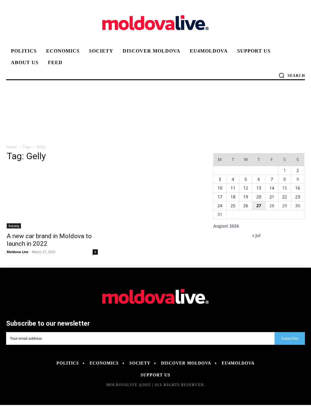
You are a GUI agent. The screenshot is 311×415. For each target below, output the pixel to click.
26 (245, 205)
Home (12, 146)
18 (233, 197)
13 (258, 188)
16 (297, 188)
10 (219, 188)
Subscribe (289, 338)
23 (297, 197)
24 (219, 205)
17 (219, 197)
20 (258, 197)
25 (233, 205)
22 (284, 197)
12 (245, 188)
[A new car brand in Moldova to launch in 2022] (52, 198)
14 (271, 188)
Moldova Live (18, 251)
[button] (292, 75)
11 (233, 188)
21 (271, 197)
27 (258, 205)
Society (14, 226)
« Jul (256, 235)
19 (245, 197)
